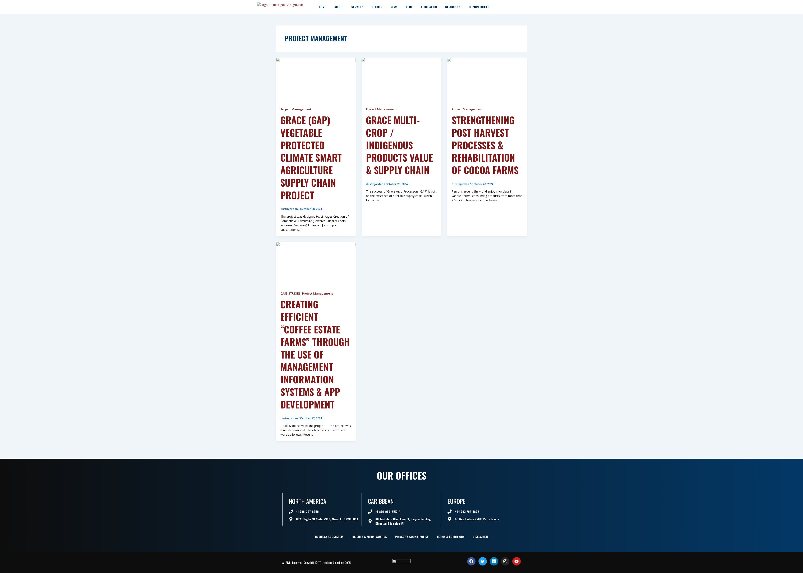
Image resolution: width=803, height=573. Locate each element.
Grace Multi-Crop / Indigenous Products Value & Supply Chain (399, 145)
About (338, 7)
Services (357, 7)
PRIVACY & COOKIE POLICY (411, 536)
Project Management (295, 109)
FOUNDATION (429, 7)
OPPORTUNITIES (479, 7)
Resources (452, 7)
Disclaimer (480, 536)
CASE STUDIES (290, 293)
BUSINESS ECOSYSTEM (329, 536)
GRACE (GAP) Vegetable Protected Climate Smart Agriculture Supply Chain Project (311, 157)
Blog (409, 7)
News (394, 7)
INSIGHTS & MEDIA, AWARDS (369, 536)
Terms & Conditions (450, 536)
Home (322, 7)
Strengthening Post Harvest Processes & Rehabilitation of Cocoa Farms (485, 145)
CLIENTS (377, 7)
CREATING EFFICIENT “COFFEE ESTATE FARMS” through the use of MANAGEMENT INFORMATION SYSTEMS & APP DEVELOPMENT (315, 354)
